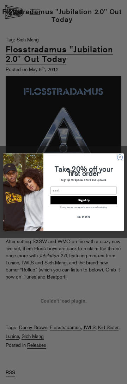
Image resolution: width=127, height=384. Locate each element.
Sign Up (83, 199)
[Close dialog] (119, 157)
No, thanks (83, 216)
